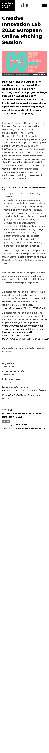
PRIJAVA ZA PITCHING (15, 390)
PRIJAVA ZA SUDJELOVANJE (18, 395)
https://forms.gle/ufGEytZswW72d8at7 (23, 308)
